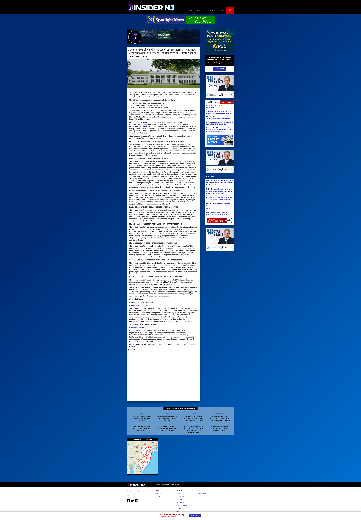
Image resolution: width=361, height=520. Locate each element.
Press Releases (210, 176)
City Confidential (181, 500)
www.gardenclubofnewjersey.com (142, 305)
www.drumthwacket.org (138, 327)
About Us (158, 494)
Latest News (227, 102)
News (178, 494)
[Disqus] (163, 376)
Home (157, 490)
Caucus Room (180, 503)
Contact (199, 490)
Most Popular (212, 102)
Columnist (179, 509)
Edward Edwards (181, 506)
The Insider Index (202, 494)
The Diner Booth (181, 497)
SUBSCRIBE (220, 69)
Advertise (159, 497)
